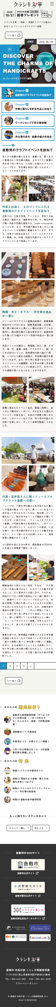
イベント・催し (17, 828)
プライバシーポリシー (26, 983)
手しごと (39, 828)
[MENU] (52, 3)
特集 (23, 22)
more (28, 719)
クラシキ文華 (10, 22)
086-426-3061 (19, 978)
